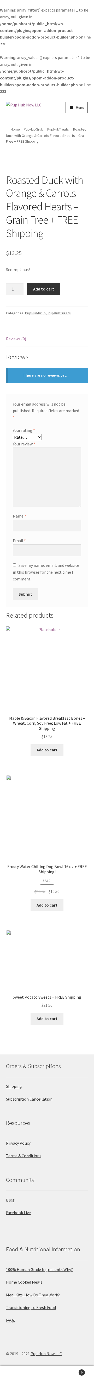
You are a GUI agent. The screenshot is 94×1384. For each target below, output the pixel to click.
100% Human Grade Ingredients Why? (39, 1269)
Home (15, 129)
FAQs (10, 1320)
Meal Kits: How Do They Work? (33, 1294)
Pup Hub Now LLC (46, 1353)
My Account (15, 1375)
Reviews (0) (16, 338)
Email (19, 540)
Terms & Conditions (23, 1155)
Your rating (24, 430)
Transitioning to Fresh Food (31, 1307)
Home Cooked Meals (24, 1282)
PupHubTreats (58, 129)
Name (19, 516)
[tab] (47, 339)
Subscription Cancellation (29, 1099)
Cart (73, 1370)
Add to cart (43, 289)
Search (47, 1375)
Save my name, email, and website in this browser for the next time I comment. (46, 572)
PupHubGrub (33, 129)
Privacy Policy (18, 1143)
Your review (24, 443)
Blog (10, 1200)
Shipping (14, 1086)
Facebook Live (18, 1212)
